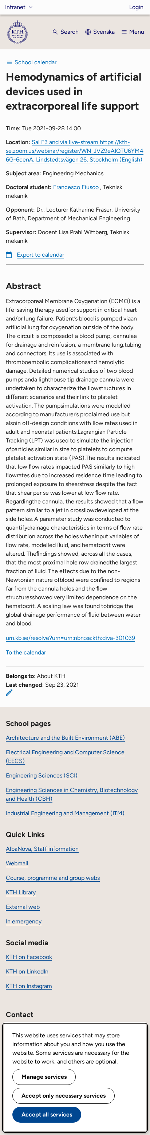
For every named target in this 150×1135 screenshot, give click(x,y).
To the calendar (26, 652)
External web (23, 906)
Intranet (15, 7)
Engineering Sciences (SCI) (42, 775)
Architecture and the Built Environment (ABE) (65, 737)
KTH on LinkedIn (27, 971)
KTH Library (21, 892)
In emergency (24, 921)
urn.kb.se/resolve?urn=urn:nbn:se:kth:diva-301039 (70, 637)
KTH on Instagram (29, 986)
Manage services (44, 1076)
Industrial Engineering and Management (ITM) (65, 813)
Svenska (104, 31)
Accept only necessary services (63, 1095)
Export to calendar (40, 254)
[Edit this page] (9, 692)
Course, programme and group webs (53, 877)
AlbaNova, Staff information (42, 848)
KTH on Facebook (29, 957)
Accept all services (46, 1114)
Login (136, 7)
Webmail (17, 863)
